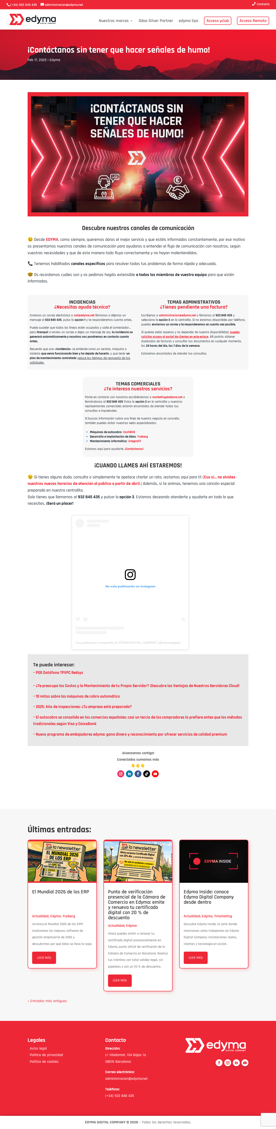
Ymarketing (223, 916)
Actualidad (40, 916)
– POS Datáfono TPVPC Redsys (58, 672)
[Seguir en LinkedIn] (129, 773)
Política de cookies (43, 1061)
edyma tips (188, 21)
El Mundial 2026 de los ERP (60, 892)
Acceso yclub (218, 21)
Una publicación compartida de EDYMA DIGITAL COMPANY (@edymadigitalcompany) (134, 642)
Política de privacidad (45, 1054)
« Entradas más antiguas (47, 1000)
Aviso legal (37, 1048)
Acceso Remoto (253, 21)
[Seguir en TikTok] (146, 773)
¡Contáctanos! (134, 449)
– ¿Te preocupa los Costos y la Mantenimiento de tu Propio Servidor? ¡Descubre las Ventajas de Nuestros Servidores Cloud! (136, 685)
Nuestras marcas (114, 21)
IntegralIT (134, 441)
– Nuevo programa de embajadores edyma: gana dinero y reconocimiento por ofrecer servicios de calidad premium (130, 734)
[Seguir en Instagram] (120, 773)
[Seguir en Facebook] (138, 773)
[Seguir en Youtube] (155, 773)
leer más (44, 958)
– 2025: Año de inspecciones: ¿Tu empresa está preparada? (82, 706)
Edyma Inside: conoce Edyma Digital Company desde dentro (209, 897)
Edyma (55, 59)
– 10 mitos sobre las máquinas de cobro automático (76, 696)
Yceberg (142, 437)
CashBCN (129, 432)
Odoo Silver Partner (156, 21)
